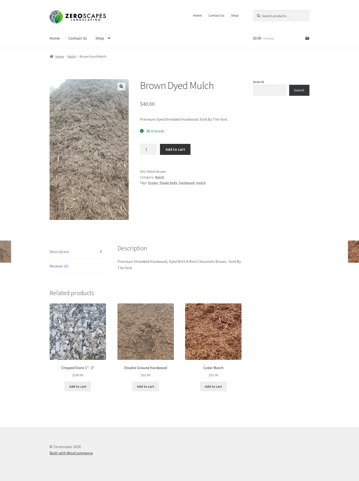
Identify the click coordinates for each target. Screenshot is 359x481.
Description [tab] (59, 251)
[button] (121, 86)
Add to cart (175, 149)
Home (197, 15)
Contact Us (216, 15)
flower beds (168, 183)
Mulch (72, 56)
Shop (235, 15)
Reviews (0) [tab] (59, 266)
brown (153, 183)
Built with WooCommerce (71, 452)
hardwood (186, 183)
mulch (201, 183)
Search (258, 82)
